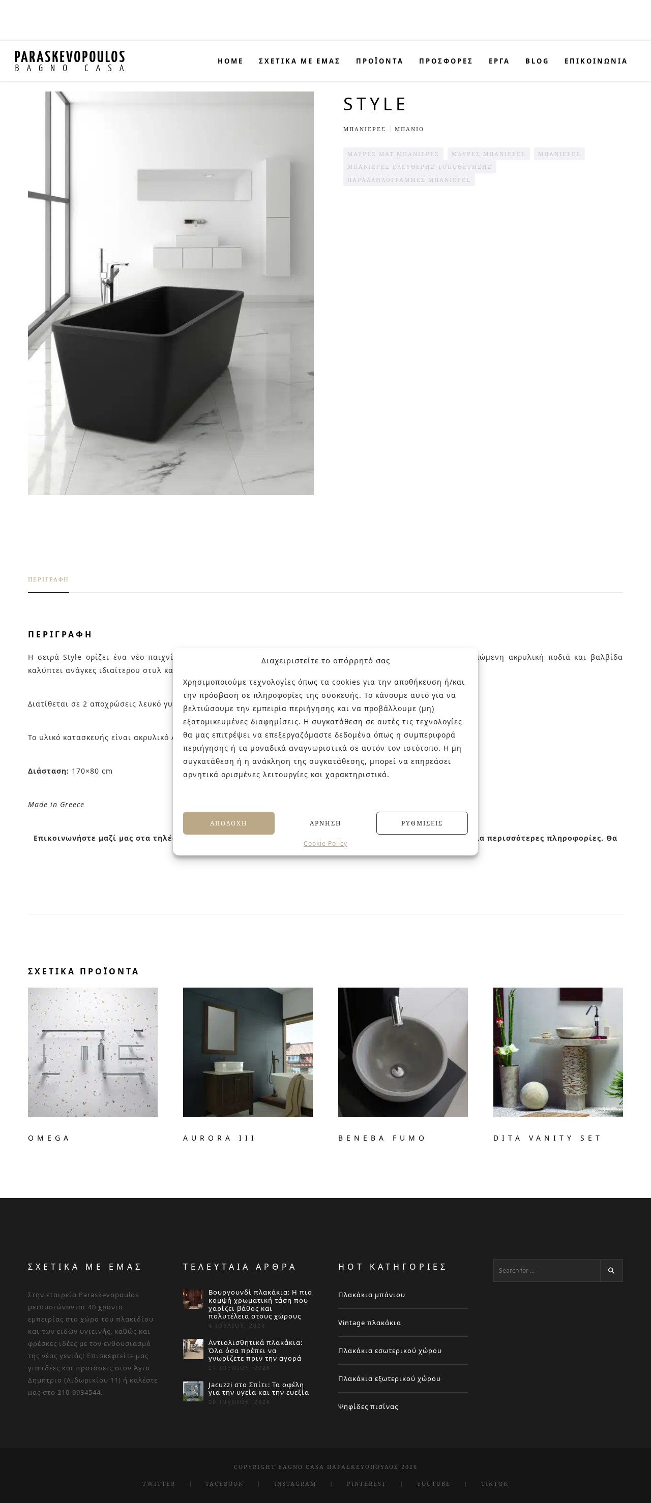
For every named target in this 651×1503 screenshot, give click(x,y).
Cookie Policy (325, 844)
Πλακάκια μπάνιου (371, 1294)
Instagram (295, 1483)
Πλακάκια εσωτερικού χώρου (390, 1350)
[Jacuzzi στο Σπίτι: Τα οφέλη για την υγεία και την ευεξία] (193, 1391)
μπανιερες (559, 154)
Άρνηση (326, 822)
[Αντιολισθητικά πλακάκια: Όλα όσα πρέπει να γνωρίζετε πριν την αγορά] (193, 1349)
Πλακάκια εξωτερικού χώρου (389, 1378)
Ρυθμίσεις (422, 822)
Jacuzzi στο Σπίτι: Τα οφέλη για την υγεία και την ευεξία (259, 1389)
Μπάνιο (409, 129)
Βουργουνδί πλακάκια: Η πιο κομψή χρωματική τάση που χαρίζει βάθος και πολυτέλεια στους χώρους (260, 1304)
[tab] (48, 584)
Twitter (158, 1483)
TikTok (495, 1483)
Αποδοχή (229, 822)
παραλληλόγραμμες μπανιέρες (409, 179)
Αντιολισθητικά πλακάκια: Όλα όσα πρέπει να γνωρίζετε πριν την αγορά (256, 1351)
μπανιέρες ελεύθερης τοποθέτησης (419, 166)
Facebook (225, 1483)
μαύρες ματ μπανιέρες (393, 154)
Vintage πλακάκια (369, 1322)
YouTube (434, 1483)
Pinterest (367, 1483)
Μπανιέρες (364, 129)
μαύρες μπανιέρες (489, 154)
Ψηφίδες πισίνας (368, 1406)
